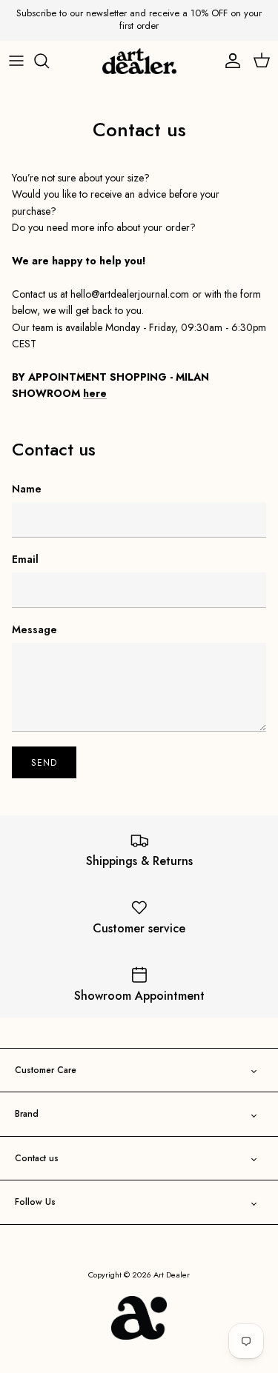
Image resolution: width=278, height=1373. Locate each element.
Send (44, 762)
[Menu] (16, 60)
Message (34, 630)
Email (25, 559)
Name (27, 489)
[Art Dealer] (139, 61)
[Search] (49, 60)
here (95, 393)
